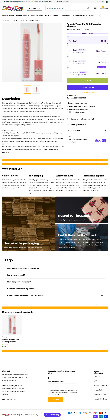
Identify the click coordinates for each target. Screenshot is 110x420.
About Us (97, 376)
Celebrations (65, 15)
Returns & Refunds (100, 394)
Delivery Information (101, 385)
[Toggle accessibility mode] (107, 1)
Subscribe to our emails (56, 381)
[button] (64, 52)
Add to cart (87, 80)
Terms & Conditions (100, 399)
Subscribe (56, 399)
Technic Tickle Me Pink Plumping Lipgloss (10, 341)
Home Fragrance (22, 15)
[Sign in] (96, 8)
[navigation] (27, 90)
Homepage (5, 20)
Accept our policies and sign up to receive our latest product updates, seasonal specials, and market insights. (64, 392)
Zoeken (88, 8)
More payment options (87, 92)
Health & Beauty (8, 15)
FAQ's (96, 381)
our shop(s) (83, 103)
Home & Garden (37, 15)
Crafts (91, 15)
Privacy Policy (98, 390)
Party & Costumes (51, 15)
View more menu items (98, 15)
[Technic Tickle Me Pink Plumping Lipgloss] (12, 324)
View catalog (34, 8)
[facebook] (48, 378)
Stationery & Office (80, 15)
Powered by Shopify (31, 415)
